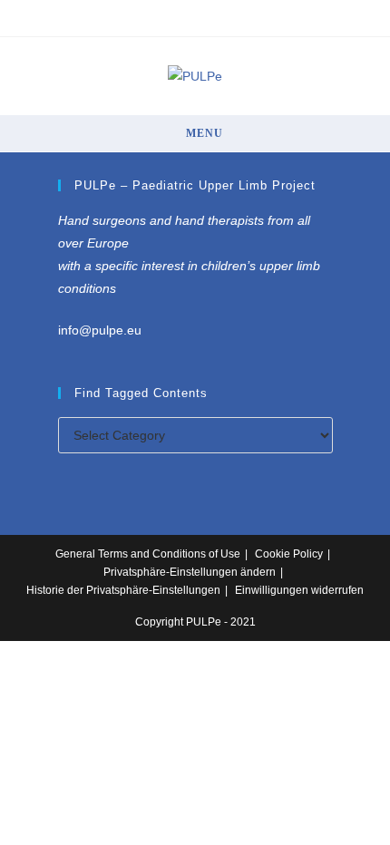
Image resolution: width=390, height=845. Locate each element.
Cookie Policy (289, 554)
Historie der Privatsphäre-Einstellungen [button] (123, 590)
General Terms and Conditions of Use (147, 554)
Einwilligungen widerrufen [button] (299, 590)
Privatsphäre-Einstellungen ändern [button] (189, 572)
